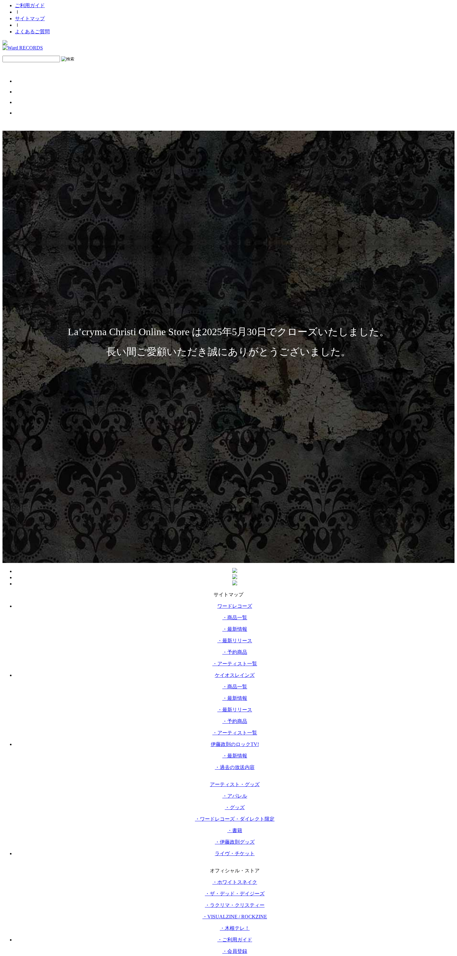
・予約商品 (234, 652)
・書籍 (234, 830)
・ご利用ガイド (234, 939)
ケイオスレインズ (235, 675)
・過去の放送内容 (235, 767)
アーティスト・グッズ (235, 784)
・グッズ (235, 807)
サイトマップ (30, 18)
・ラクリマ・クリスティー (235, 905)
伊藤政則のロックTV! (235, 744)
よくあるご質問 (32, 31)
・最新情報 (234, 629)
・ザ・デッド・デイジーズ (235, 893)
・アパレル (234, 796)
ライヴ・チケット (235, 853)
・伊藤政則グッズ (235, 842)
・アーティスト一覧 (234, 663)
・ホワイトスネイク (234, 882)
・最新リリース (234, 640)
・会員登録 (234, 951)
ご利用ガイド (30, 5)
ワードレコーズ (234, 606)
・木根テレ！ (235, 928)
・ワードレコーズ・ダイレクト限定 (235, 819)
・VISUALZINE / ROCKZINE (234, 916)
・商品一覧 (234, 617)
